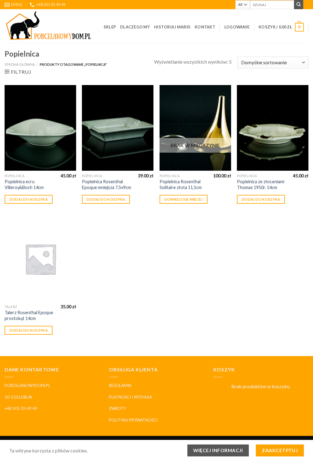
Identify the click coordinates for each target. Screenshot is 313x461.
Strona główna (20, 64)
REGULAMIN (120, 385)
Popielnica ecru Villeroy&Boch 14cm (24, 184)
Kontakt (205, 26)
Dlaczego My (135, 26)
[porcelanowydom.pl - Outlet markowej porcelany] (49, 26)
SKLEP (110, 26)
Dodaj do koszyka (28, 199)
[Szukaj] (298, 4)
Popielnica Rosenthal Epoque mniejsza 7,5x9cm (106, 184)
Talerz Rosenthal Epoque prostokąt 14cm (29, 315)
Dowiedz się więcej (183, 199)
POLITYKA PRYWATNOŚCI (133, 420)
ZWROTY (117, 408)
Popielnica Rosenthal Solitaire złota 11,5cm (181, 184)
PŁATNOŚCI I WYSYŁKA (130, 397)
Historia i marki (172, 26)
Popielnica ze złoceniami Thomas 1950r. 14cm (260, 184)
